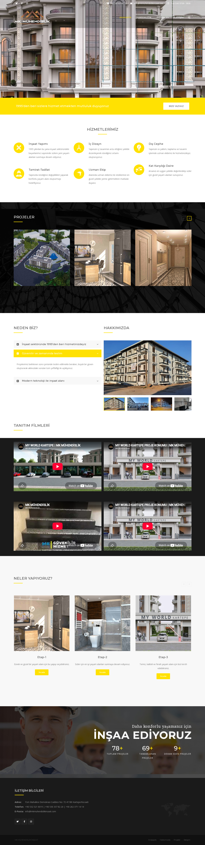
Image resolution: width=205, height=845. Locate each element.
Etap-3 (163, 657)
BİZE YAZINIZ (176, 106)
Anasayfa (125, 17)
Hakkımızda (144, 17)
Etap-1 (41, 657)
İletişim (179, 17)
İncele (42, 672)
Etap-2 (102, 657)
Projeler (163, 17)
